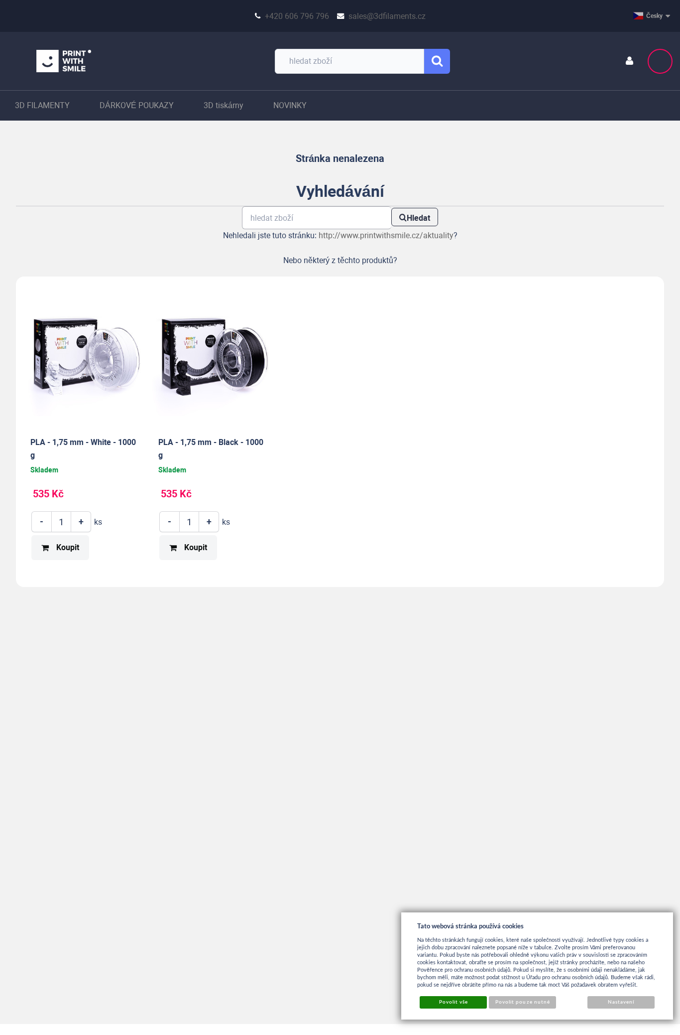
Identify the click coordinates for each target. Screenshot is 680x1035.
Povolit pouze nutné (522, 1002)
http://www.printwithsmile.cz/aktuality (386, 235)
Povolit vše (453, 1002)
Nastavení (621, 1002)
